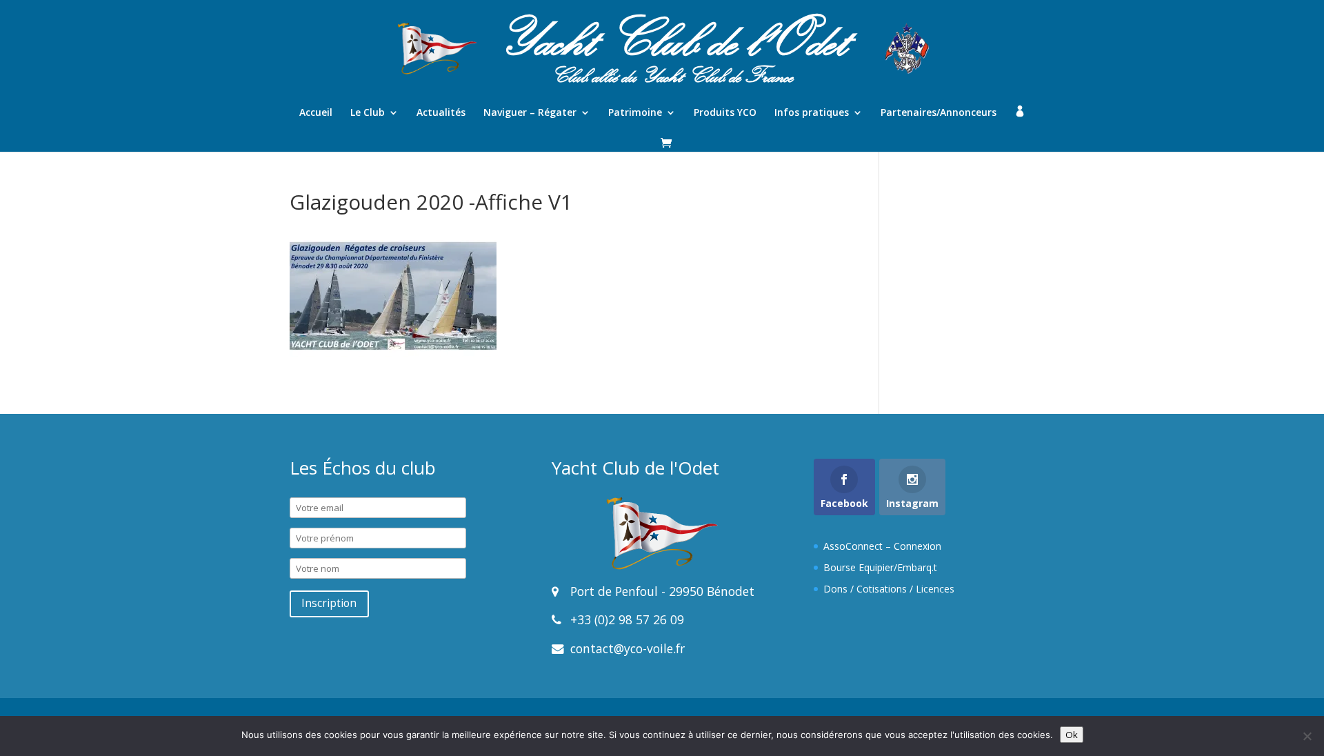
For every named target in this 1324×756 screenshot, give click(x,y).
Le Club (367, 113)
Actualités (441, 113)
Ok (1071, 734)
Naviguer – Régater (529, 113)
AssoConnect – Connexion (882, 546)
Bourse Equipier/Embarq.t (880, 567)
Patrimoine (635, 113)
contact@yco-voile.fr (626, 648)
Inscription (329, 603)
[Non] (1307, 736)
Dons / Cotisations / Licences (888, 588)
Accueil (315, 113)
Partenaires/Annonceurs (938, 113)
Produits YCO (725, 113)
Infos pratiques (811, 113)
